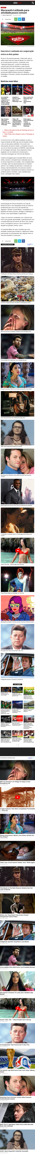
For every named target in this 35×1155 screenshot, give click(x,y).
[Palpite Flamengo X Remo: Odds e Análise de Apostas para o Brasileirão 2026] (17, 733)
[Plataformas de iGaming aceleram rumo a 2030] (6, 689)
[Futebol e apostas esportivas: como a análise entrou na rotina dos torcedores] (29, 691)
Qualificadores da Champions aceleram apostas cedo (17, 694)
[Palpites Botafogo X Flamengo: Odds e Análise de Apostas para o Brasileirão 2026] (29, 734)
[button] (32, 3)
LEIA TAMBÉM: (17, 684)
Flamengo (3, 7)
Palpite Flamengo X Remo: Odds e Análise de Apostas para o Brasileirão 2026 (17, 740)
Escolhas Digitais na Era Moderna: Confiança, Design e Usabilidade (16, 711)
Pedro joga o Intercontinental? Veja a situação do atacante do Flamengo (28, 122)
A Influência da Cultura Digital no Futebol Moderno (29, 710)
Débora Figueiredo (7, 15)
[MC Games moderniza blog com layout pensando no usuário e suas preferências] (17, 718)
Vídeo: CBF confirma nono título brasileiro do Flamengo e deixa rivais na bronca (17, 122)
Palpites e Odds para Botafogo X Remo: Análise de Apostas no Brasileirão (6, 725)
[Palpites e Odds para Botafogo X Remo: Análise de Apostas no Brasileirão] (6, 719)
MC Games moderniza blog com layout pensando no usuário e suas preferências (17, 724)
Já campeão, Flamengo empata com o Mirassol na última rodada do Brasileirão (5, 100)
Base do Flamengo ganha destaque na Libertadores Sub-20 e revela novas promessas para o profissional (28, 726)
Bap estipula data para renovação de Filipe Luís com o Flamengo (6, 121)
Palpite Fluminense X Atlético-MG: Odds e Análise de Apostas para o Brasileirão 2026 (6, 740)
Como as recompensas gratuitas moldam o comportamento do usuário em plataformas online (6, 711)
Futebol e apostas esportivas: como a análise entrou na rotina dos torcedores (28, 697)
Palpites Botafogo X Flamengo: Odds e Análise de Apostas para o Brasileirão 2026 (29, 740)
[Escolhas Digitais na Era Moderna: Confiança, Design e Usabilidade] (17, 705)
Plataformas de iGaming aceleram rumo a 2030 (5, 694)
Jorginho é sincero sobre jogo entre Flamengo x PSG (17, 99)
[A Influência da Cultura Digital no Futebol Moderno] (29, 705)
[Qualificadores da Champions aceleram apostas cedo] (17, 690)
